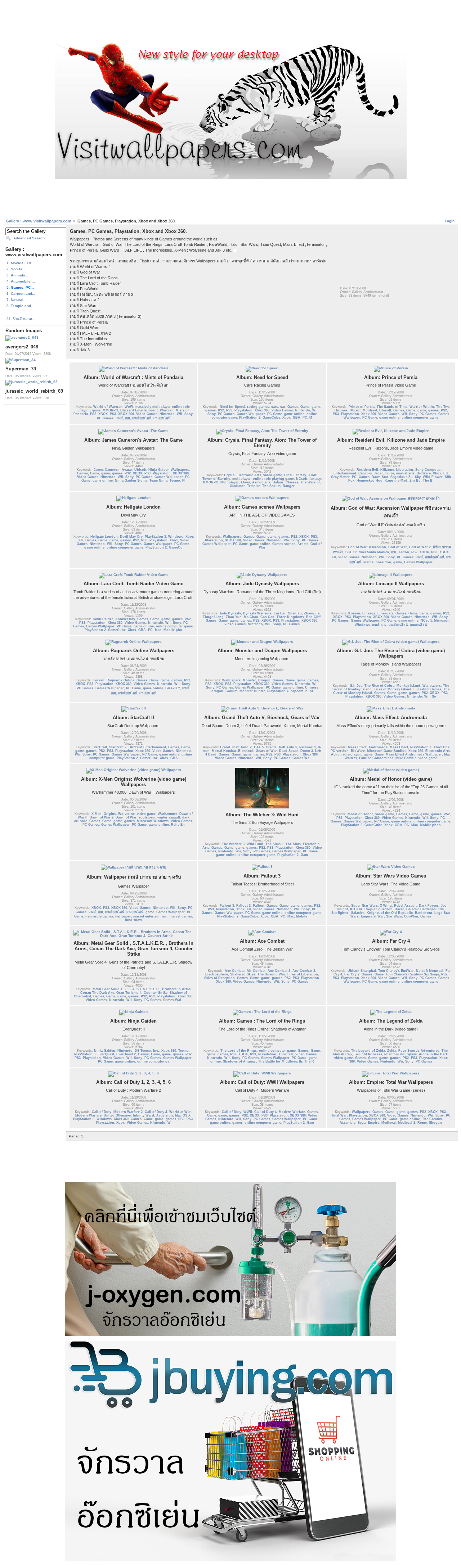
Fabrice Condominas (376, 758)
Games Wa (300, 758)
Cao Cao (267, 617)
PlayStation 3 (155, 536)
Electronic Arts (249, 475)
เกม (127, 418)
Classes (292, 482)
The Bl (428, 480)
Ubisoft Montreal (363, 410)
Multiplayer (229, 482)
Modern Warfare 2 (128, 1112)
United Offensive (117, 1115)
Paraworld (307, 747)
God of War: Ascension (367, 547)
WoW (129, 407)
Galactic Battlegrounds (425, 909)
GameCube (271, 417)
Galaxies (357, 913)
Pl (183, 480)
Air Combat (256, 971)
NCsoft (301, 479)
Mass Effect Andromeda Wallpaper (414, 754)
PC (305, 417)
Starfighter (340, 913)
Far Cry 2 (351, 974)
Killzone (387, 470)
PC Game (274, 414)
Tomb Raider (102, 619)
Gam (304, 855)
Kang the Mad (396, 480)
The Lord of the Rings (238, 1050)
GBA (296, 417)
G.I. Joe (356, 685)
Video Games (146, 414)
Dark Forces (429, 905)
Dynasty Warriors (257, 613)
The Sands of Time (392, 407)
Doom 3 (306, 751)
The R (309, 1061)
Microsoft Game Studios (386, 751)
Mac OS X (183, 1115)
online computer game (420, 417)
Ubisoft (385, 410)
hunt (309, 691)
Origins (110, 814)
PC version (340, 751)
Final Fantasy (295, 475)
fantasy (315, 479)
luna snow (133, 920)
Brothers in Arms (176, 989)
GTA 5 (259, 747)
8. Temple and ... (20, 306)
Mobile (301, 916)
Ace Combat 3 (303, 971)
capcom (297, 691)
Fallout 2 (243, 905)
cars (274, 407)
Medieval (388, 1122)
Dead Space (288, 751)
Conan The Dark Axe (97, 993)
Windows (175, 536)
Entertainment (345, 473)
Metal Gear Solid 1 (107, 989)
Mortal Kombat (224, 751)
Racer (399, 909)
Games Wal (172, 1000)
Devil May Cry (131, 536)
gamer (237, 1122)
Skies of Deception (219, 978)
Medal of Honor (360, 814)
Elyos (245, 482)
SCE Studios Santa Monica (367, 552)
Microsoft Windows (153, 821)
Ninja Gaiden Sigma (131, 480)
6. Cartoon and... (20, 294)
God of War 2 (420, 547)
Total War (339, 1115)
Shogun (435, 1122)
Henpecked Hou (369, 480)
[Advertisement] (230, 22)
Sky (418, 477)
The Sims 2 (274, 844)
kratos (368, 562)
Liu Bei (280, 613)
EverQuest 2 (126, 1054)
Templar (253, 486)
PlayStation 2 (249, 417)
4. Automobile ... (20, 281)
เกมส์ (119, 418)
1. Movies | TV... (20, 263)
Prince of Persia (362, 407)
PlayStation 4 (277, 691)
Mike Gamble (405, 758)
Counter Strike (155, 993)
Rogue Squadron (378, 909)
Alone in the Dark (433, 1054)
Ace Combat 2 (279, 971)
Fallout (258, 905)
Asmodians (261, 482)
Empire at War (372, 916)
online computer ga (153, 1061)
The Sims (293, 844)
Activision (164, 1115)
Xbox (286, 417)
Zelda (391, 1050)
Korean (354, 613)
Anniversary (125, 619)
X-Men (96, 814)
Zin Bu (415, 480)
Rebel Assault (405, 905)
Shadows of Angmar (239, 1061)
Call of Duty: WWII (237, 1112)
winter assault (168, 817)
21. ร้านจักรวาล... (20, 319)
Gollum (231, 691)
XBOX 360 (126, 414)
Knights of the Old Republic (390, 913)
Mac (158, 630)
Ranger (289, 486)
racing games (258, 407)
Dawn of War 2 (101, 817)
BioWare (424, 473)
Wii (179, 414)
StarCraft (100, 747)
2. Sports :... (17, 269)
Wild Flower (433, 477)
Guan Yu (295, 613)
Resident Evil (367, 470)
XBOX (103, 414)
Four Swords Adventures (418, 1050)
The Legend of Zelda (368, 1050)
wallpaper (123, 916)
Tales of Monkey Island (392, 689)
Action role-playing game (351, 754)
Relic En (178, 824)
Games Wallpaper (251, 414)
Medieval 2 (406, 1122)
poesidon (383, 562)
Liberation (404, 470)
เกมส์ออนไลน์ (141, 418)
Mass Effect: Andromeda (368, 747)
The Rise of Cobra (379, 685)
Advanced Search (29, 238)
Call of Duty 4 (156, 1112)
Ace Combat (235, 971)
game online (294, 414)
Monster (249, 680)
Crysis (229, 475)
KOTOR (356, 909)
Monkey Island (408, 685)
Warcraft (167, 410)
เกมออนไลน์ (161, 418)
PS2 (93, 414)
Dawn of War (126, 817)
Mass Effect (399, 747)
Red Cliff (313, 617)
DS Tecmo (143, 1050)
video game (272, 475)
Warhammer (167, 814)
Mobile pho (173, 630)
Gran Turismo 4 (129, 993)
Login (450, 221)
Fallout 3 (227, 905)
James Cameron (107, 470)
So (434, 696)
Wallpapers (232, 536)
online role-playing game (273, 479)
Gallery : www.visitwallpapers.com (38, 221)
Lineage (368, 613)
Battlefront (423, 913)
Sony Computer (428, 470)
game (316, 407)
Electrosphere (216, 974)
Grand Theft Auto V (236, 747)
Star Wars (394, 916)
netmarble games (99, 916)
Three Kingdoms (290, 617)
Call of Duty (101, 1112)
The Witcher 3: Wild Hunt (242, 844)
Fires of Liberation (302, 974)
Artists (302, 544)
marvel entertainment (150, 916)
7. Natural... (16, 300)
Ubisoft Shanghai (362, 971)
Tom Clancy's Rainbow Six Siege (412, 974)
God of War (397, 547)
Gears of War (266, 751)
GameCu (176, 547)
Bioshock (246, 751)
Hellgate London (104, 536)
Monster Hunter (252, 691)
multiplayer (241, 479)
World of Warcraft (107, 407)
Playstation (243, 410)
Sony (188, 414)
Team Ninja (158, 480)
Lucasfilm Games (427, 689)
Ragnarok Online (120, 680)
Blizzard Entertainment (139, 410)
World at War (180, 1112)
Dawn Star (380, 477)
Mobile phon (430, 825)
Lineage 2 (385, 613)
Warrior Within (421, 407)
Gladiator (237, 486)
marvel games (181, 916)
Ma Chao (251, 617)
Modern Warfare (88, 1115)
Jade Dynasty (230, 613)
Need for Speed (232, 407)
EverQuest (106, 1054)
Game (304, 407)
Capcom (365, 473)
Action (403, 552)
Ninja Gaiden (104, 1050)
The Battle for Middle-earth (280, 1061)
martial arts (405, 473)
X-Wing (386, 905)
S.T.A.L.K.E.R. (148, 989)
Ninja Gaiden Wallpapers (168, 470)
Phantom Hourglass (400, 1054)
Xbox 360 (262, 410)
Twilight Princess (368, 1054)
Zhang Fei (312, 613)
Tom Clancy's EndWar (396, 971)
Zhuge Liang (213, 617)
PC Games (105, 418)
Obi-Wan (411, 916)
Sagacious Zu (401, 477)
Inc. (156, 1050)
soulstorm (147, 817)
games (210, 410)
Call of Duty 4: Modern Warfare (279, 1112)
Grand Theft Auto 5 (281, 747)
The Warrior (310, 482)
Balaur (278, 482)
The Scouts (271, 486)
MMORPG (110, 410)
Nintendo (167, 414)
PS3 (113, 414)
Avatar (127, 470)
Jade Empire (384, 473)
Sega (362, 1122)
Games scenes (283, 544)
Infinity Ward (143, 1115)
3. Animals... (17, 275)
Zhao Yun (234, 617)
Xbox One (441, 747)
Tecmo (175, 480)
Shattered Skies (242, 974)
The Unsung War (271, 974)
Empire (373, 1122)
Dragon (264, 680)
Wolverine (126, 814)
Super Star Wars (364, 905)
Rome (422, 1122)
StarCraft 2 (117, 747)
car (282, 407)
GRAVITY (172, 688)
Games (292, 407)
